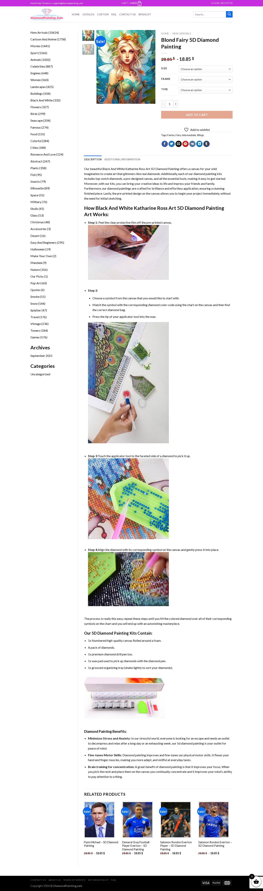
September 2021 (41, 355)
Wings (200, 135)
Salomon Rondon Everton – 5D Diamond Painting (215, 844)
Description (93, 159)
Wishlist (144, 14)
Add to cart (197, 114)
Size (164, 68)
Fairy (178, 135)
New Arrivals (182, 33)
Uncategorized (40, 374)
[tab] (93, 159)
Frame (165, 79)
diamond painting (204, 174)
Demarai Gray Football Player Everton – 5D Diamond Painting (135, 846)
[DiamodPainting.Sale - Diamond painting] (46, 14)
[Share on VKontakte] (192, 144)
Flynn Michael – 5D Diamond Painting (101, 844)
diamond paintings (119, 188)
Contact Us (127, 14)
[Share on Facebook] (165, 144)
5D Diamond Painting (110, 633)
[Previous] (102, 66)
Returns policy (98, 879)
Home (76, 14)
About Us (55, 879)
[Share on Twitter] (171, 144)
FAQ (113, 14)
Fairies (171, 135)
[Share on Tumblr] (206, 144)
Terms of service (74, 879)
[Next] (149, 66)
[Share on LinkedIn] (199, 144)
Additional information (122, 159)
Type (164, 89)
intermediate (189, 135)
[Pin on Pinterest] (185, 144)
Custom (103, 14)
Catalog (88, 14)
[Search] (229, 14)
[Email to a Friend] (178, 144)
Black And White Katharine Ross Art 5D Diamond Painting (140, 169)
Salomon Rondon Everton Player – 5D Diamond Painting (176, 846)
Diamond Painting (98, 731)
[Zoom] (101, 99)
